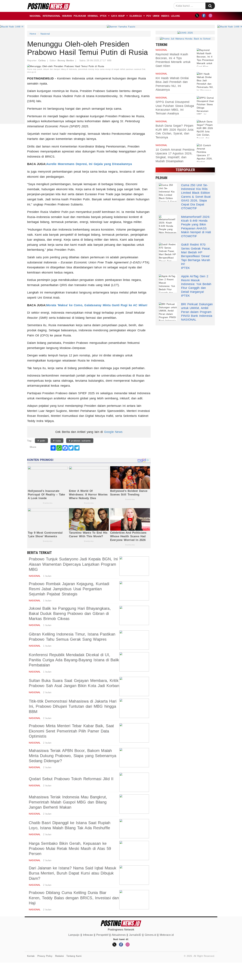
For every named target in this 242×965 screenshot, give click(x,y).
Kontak (31, 956)
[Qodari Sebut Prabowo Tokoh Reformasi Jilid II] (134, 782)
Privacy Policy (45, 956)
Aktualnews (119, 934)
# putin (41, 440)
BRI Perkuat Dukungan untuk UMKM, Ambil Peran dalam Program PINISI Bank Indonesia (197, 310)
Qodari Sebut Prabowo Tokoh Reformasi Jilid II (71, 779)
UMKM (156, 16)
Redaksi (59, 956)
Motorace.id (167, 934)
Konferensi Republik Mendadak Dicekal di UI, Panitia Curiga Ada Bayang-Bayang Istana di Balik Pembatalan (74, 660)
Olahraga (135, 16)
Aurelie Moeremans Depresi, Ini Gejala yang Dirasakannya (89, 164)
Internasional (52, 16)
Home (33, 33)
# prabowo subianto (80, 440)
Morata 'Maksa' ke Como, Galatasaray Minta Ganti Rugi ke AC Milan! (96, 305)
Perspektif (102, 934)
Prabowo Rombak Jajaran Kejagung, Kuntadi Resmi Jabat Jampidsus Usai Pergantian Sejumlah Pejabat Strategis (69, 589)
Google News (113, 432)
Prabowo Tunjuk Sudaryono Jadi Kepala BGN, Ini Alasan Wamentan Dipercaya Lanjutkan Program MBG (73, 564)
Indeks (165, 16)
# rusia (57, 440)
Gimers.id (150, 934)
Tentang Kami (73, 956)
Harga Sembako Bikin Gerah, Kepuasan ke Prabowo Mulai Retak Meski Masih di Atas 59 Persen (70, 848)
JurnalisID (135, 934)
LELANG (175, 16)
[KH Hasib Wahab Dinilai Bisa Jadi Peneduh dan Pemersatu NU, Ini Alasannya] (206, 81)
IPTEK (103, 16)
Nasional (35, 16)
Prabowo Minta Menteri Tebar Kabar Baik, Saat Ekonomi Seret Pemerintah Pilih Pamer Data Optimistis (71, 731)
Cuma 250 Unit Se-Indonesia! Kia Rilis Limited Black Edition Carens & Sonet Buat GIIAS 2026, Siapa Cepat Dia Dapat (196, 194)
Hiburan (67, 16)
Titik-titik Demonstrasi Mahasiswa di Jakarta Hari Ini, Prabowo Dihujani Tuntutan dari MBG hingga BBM (72, 706)
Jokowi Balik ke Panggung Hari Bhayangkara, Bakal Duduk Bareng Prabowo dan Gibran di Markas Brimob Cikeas (70, 613)
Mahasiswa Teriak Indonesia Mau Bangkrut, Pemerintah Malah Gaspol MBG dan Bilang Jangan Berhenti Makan (68, 802)
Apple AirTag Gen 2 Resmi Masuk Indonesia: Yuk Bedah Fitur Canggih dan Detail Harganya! (196, 284)
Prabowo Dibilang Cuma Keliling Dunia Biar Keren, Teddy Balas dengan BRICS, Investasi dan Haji (74, 897)
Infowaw (88, 934)
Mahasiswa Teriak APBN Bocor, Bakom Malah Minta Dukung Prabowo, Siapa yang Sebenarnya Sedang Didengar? (72, 755)
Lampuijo (74, 934)
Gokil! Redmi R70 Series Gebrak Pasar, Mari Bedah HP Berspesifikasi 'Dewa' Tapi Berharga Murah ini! (196, 254)
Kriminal (93, 16)
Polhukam (80, 16)
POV (148, 16)
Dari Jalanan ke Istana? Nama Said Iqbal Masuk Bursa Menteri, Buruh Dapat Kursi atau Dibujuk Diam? (72, 873)
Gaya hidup (118, 16)
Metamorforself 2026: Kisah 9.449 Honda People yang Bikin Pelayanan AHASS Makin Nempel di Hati (196, 224)
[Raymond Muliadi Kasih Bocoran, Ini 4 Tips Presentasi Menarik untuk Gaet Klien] (206, 57)
